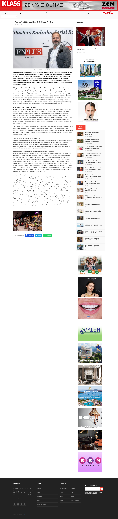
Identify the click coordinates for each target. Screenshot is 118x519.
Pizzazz (79, 13)
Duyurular (39, 496)
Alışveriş (86, 13)
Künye (38, 492)
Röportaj (18, 13)
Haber (11, 13)
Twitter (39, 235)
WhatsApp (48, 235)
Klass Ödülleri (46, 13)
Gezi (72, 492)
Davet (25, 13)
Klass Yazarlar (95, 13)
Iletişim (38, 500)
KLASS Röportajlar (80, 127)
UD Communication (28, 514)
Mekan (72, 13)
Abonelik (39, 488)
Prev (77, 36)
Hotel (65, 13)
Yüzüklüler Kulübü (35, 13)
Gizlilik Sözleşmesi (41, 504)
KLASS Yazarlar (75, 500)
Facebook (30, 235)
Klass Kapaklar (57, 13)
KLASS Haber (63, 488)
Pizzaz (61, 500)
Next (103, 36)
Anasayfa (4, 13)
